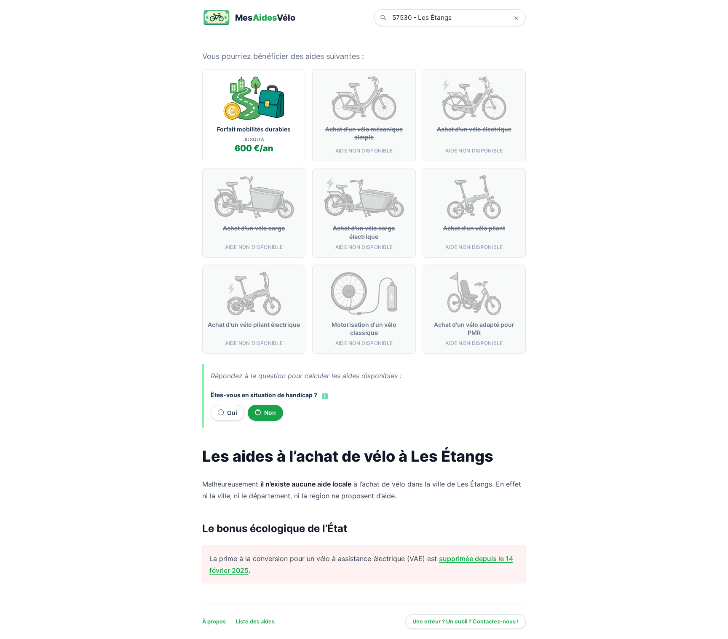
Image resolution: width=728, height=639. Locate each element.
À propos (214, 621)
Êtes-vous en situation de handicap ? (264, 394)
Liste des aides (255, 621)
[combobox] (456, 18)
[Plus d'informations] (324, 395)
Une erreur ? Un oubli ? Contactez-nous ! (465, 621)
